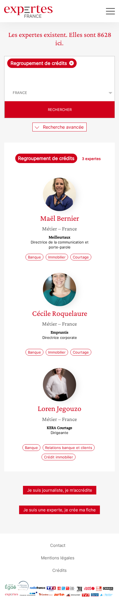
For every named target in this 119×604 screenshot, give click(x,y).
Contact (57, 545)
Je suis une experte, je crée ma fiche (59, 509)
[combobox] (59, 70)
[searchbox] (59, 76)
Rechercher (60, 109)
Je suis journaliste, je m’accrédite (59, 490)
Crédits (59, 570)
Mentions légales (57, 557)
